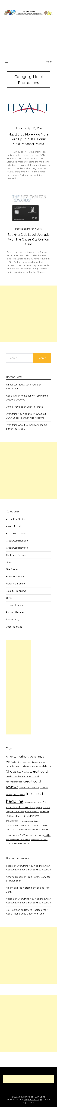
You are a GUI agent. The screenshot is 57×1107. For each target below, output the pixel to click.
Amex (10, 761)
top (47, 834)
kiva (15, 811)
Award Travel (13, 526)
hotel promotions (24, 807)
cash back (45, 766)
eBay (22, 794)
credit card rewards (29, 787)
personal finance (33, 821)
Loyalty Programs (16, 590)
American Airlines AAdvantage (25, 756)
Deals (9, 562)
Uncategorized (14, 626)
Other (9, 597)
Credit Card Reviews (17, 547)
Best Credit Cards (16, 533)
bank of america (31, 766)
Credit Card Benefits (17, 540)
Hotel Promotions (15, 583)
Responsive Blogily (33, 1099)
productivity (24, 825)
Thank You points (36, 835)
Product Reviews (15, 612)
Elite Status (12, 569)
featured (34, 793)
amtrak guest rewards (25, 762)
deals (16, 794)
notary (22, 821)
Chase (11, 771)
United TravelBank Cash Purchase (24, 406)
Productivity (12, 619)
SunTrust (24, 835)
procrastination (12, 825)
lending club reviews (28, 811)
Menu (48, 61)
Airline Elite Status (15, 519)
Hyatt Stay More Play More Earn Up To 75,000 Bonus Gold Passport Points (28, 139)
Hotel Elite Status (15, 576)
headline (14, 801)
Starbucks (36, 829)
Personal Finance (15, 605)
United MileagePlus (27, 839)
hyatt (38, 807)
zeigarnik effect (23, 843)
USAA (39, 840)
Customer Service (16, 555)
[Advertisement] (28, 40)
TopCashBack (11, 840)
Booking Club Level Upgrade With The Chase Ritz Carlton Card (29, 239)
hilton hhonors (30, 802)
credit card (39, 771)
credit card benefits (16, 776)
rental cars (18, 829)
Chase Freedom (23, 772)
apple (36, 762)
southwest (27, 829)
